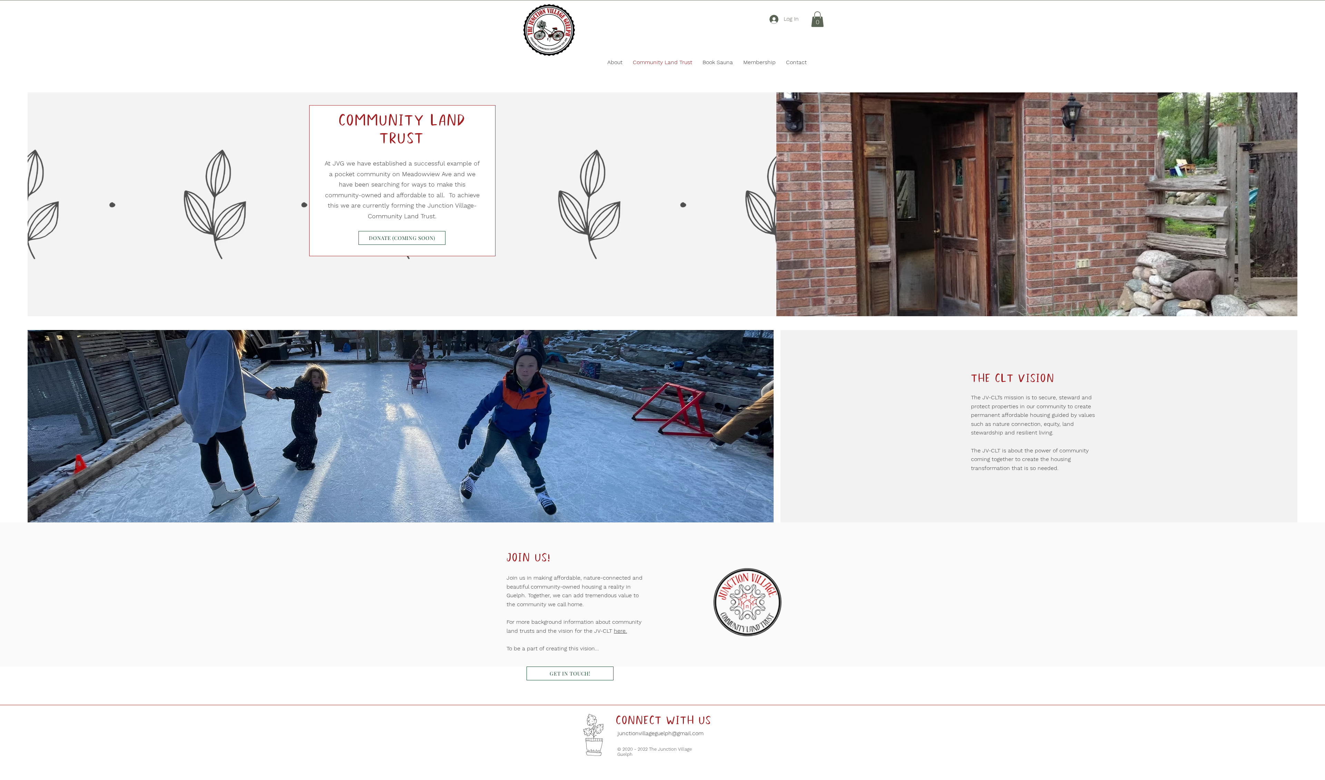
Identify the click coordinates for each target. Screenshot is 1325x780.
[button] (817, 19)
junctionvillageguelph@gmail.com (660, 733)
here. (620, 631)
